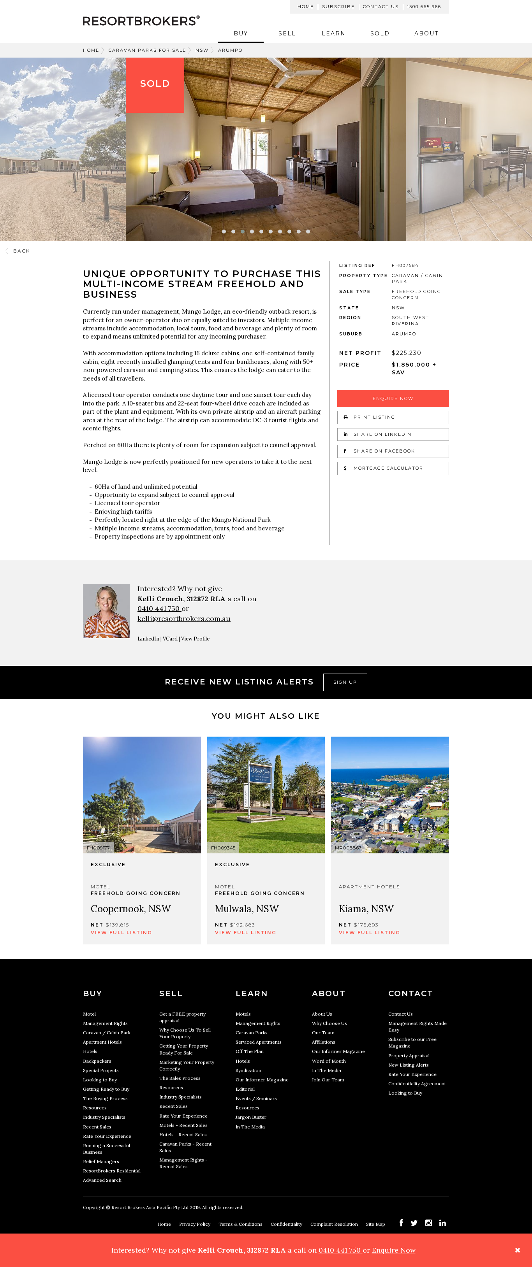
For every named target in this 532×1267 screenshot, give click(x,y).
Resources (95, 1108)
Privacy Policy (195, 1224)
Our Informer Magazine (262, 1080)
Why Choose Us (329, 1023)
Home (306, 6)
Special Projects (101, 1070)
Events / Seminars (256, 1098)
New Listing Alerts (408, 1065)
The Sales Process (180, 1078)
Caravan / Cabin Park (106, 1032)
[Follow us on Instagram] (428, 1223)
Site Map (376, 1224)
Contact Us (381, 6)
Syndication (248, 1070)
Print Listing (373, 417)
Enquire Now (393, 398)
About (426, 33)
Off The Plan (250, 1051)
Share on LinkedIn (382, 434)
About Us (322, 1014)
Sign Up (345, 682)
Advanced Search (102, 1180)
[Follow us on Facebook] (401, 1223)
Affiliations (323, 1042)
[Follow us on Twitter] (414, 1223)
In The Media (250, 1127)
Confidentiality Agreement (417, 1083)
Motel (89, 1014)
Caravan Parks (252, 1032)
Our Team (323, 1032)
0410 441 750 (159, 608)
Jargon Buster (251, 1117)
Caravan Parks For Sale (147, 50)
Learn (334, 33)
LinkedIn (148, 638)
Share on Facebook (383, 451)
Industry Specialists (104, 1117)
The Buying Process (105, 1098)
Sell (287, 33)
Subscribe (338, 6)
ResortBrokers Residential (112, 1171)
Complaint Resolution (334, 1224)
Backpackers (97, 1061)
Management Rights (105, 1023)
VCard (170, 638)
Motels (243, 1014)
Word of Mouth (329, 1061)
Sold (380, 33)
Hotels (90, 1051)
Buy (241, 33)
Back (21, 251)
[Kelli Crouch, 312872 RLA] (106, 613)
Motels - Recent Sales (183, 1125)
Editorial (245, 1089)
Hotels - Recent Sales (183, 1134)
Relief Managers (101, 1161)
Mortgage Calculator (387, 468)
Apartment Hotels (102, 1042)
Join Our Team (328, 1080)
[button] (224, 231)
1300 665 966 (424, 6)
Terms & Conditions (241, 1224)
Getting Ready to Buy (106, 1089)
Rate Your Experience (107, 1136)
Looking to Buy (100, 1080)
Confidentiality (287, 1224)
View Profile (195, 638)
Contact (410, 993)
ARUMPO (230, 50)
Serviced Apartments (259, 1042)
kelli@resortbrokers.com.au (184, 618)
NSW (202, 50)
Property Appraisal (409, 1055)
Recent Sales (97, 1127)
